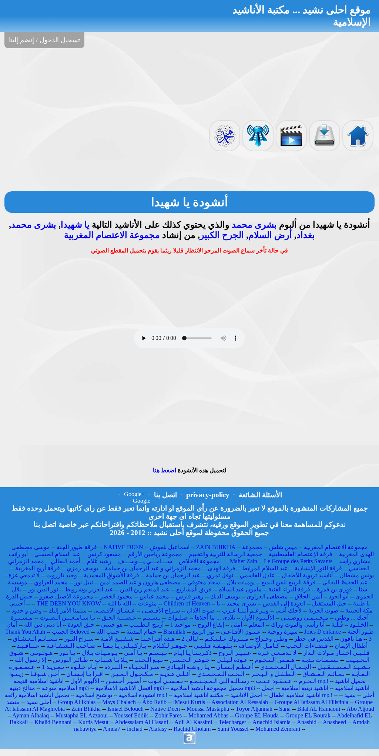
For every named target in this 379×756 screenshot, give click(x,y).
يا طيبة (361, 603)
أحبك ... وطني (352, 617)
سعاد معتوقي (203, 582)
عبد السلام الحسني (57, 554)
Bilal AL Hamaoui (318, 709)
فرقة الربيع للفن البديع (288, 582)
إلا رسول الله (30, 660)
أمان (11, 624)
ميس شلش (283, 547)
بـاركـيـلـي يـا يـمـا (124, 646)
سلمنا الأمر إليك (67, 610)
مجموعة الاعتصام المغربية (112, 235)
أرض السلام (270, 235)
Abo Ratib (154, 702)
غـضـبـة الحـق (119, 617)
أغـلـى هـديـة (175, 674)
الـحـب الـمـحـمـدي (220, 674)
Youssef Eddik (131, 715)
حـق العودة (81, 624)
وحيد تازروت (61, 575)
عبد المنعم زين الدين (145, 589)
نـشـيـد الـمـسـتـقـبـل (344, 667)
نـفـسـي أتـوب (165, 681)
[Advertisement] (189, 83)
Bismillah (174, 631)
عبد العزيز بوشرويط (89, 589)
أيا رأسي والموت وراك (298, 624)
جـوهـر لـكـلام (170, 646)
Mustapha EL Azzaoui (82, 715)
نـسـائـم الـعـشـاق (35, 638)
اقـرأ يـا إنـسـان (85, 674)
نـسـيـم (151, 617)
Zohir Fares (168, 715)
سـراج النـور (79, 638)
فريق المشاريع (194, 589)
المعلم (256, 624)
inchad (134, 729)
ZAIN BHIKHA (215, 547)
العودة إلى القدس (284, 603)
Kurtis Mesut (93, 722)
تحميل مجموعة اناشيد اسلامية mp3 (213, 688)
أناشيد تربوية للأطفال (307, 575)
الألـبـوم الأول (258, 617)
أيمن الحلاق (308, 596)
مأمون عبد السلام (240, 589)
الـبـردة (113, 667)
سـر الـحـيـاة (144, 667)
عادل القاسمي (257, 575)
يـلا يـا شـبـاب (111, 660)
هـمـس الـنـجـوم (275, 660)
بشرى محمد (254, 225)
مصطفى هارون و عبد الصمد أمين (140, 582)
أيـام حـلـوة (84, 667)
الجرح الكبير (222, 235)
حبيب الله (108, 631)
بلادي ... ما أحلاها (215, 617)
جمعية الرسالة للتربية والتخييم (225, 554)
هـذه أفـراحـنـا (157, 638)
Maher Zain (243, 561)
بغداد (305, 235)
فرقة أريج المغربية (37, 568)
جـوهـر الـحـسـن (190, 660)
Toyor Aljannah (254, 709)
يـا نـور (67, 653)
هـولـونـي (41, 653)
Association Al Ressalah (239, 702)
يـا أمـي (133, 653)
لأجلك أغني (288, 610)
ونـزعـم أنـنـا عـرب (245, 610)
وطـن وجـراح (271, 638)
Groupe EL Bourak (308, 715)
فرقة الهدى (221, 568)
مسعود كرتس (104, 554)
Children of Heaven (187, 603)
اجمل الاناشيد (246, 695)
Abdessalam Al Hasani (141, 722)
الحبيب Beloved (71, 631)
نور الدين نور (43, 589)
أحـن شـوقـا (45, 674)
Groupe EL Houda (257, 715)
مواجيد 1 (180, 624)
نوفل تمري (220, 575)
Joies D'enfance (322, 631)
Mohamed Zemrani (277, 729)
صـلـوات (177, 617)
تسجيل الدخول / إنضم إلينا (44, 40)
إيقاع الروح (211, 624)
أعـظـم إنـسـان (235, 667)
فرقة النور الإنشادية (318, 568)
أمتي (236, 624)
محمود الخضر (116, 596)
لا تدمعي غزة (24, 575)
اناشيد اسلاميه (352, 688)
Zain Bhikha (86, 709)
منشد (13, 702)
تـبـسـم (158, 653)
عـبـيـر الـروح (234, 653)
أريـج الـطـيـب (146, 624)
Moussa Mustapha (208, 709)
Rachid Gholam (192, 729)
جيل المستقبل (329, 603)
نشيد (350, 695)
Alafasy (158, 729)
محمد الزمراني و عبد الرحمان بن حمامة (153, 568)
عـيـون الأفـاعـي (241, 631)
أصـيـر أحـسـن (123, 681)
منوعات (147, 603)
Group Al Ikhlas (76, 702)
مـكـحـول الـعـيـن (131, 674)
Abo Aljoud (360, 709)
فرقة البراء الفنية (289, 589)
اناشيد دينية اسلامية (304, 688)
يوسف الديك (225, 596)
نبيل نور (83, 582)
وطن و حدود (26, 610)
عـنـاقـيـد (28, 646)
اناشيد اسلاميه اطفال (295, 695)
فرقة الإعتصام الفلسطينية (300, 554)
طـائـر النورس (70, 660)
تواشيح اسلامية (94, 695)
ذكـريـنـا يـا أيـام (193, 653)
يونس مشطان (356, 575)
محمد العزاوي (51, 582)
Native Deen (165, 709)
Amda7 (111, 729)
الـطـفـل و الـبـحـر (273, 674)
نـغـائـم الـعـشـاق (323, 674)
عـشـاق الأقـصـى (114, 610)
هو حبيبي (112, 624)
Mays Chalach (119, 702)
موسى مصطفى (30, 547)
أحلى (368, 695)
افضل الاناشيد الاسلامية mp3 (129, 688)
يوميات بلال (241, 582)
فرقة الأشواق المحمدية (111, 575)
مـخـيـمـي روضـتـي (304, 617)
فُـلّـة (337, 624)
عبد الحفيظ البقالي (345, 582)
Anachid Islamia (271, 722)
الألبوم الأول (84, 681)
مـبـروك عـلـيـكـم (226, 638)
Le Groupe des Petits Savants (299, 561)
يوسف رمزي (82, 568)
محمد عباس (154, 596)
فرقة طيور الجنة (77, 547)
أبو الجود (339, 596)
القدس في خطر (313, 638)
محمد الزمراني (26, 561)
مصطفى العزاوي (267, 596)
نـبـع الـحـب (148, 660)
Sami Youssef (233, 729)
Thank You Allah (25, 631)
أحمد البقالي (65, 561)
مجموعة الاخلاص (199, 561)
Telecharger (232, 722)
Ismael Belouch (125, 709)
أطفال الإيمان (351, 646)
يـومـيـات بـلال (99, 653)
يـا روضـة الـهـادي (187, 667)
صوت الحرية (323, 610)
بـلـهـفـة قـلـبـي (213, 646)
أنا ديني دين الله (42, 624)
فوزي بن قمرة (334, 589)
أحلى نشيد (38, 702)
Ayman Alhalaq (30, 715)
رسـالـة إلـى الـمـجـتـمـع (219, 681)
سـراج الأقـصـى (161, 610)
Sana (285, 709)
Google (141, 501)
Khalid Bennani (52, 722)
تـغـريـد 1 (53, 667)
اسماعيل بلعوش (170, 547)
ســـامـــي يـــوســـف (145, 561)
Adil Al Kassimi (193, 722)
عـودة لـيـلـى (232, 660)
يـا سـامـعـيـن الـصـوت (67, 617)
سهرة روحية (283, 631)
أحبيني (17, 603)
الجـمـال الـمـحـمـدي (285, 667)
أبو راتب (18, 554)
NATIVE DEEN (123, 547)
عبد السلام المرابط (265, 568)
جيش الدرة (19, 596)
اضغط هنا (164, 470)
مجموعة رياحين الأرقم (155, 554)
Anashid (306, 722)
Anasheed (334, 722)
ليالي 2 (189, 638)
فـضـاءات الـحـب (307, 646)
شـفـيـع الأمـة (117, 638)
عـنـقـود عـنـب (274, 681)
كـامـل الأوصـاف (259, 646)
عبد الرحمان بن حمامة (173, 575)
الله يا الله (119, 603)
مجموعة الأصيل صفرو (66, 596)
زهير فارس (190, 596)
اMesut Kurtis (189, 702)
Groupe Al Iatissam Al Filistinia (311, 702)
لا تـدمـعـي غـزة (277, 653)
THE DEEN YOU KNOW (69, 603)
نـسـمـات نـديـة (320, 660)
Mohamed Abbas (208, 715)
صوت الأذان (201, 610)
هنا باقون (351, 638)
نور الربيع (203, 631)
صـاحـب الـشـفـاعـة (71, 646)
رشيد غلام (99, 561)
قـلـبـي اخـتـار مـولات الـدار (336, 653)
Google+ (134, 494)
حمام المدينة (141, 631)
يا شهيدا (75, 225)
